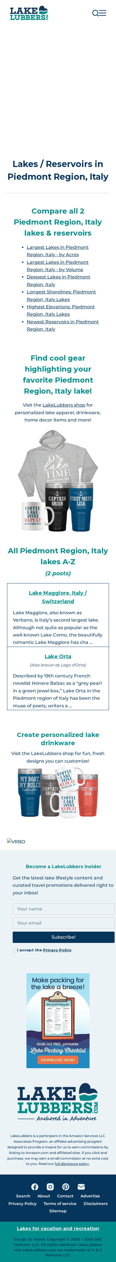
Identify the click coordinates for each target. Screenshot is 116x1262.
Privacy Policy (57, 950)
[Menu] (102, 13)
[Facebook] (34, 1186)
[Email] (81, 1186)
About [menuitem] (43, 1196)
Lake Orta (58, 656)
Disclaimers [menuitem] (96, 1204)
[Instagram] (50, 1186)
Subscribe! (63, 937)
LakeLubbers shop (64, 405)
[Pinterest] (65, 1186)
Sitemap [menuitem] (58, 1211)
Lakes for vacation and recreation (58, 1228)
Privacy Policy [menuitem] (22, 1204)
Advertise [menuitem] (90, 1196)
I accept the (44, 950)
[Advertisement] (58, 87)
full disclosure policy (72, 1164)
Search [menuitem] (23, 1196)
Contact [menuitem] (65, 1196)
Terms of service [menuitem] (60, 1204)
